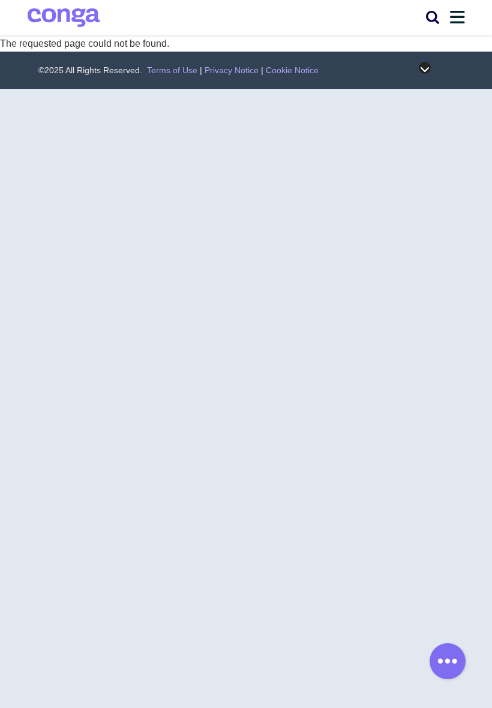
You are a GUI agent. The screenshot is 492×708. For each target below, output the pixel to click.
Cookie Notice (292, 70)
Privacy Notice (232, 70)
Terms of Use (172, 70)
